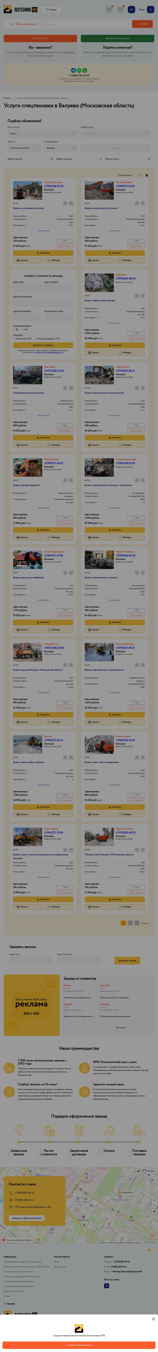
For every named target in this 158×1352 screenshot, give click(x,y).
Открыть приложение (79, 1345)
